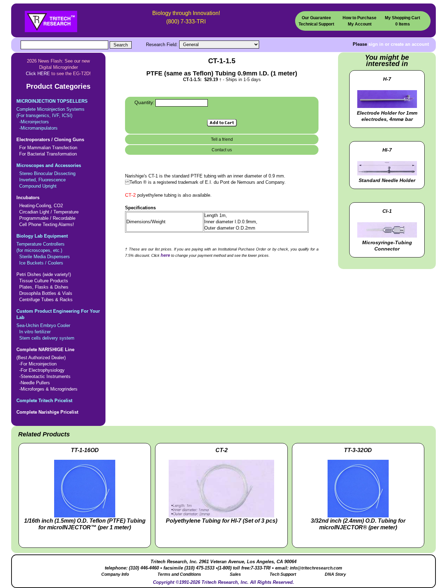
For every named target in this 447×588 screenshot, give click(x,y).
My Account (360, 24)
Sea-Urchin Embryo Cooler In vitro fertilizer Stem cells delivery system (58, 324)
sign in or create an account (398, 44)
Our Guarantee (316, 17)
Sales (235, 574)
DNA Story (335, 574)
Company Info (115, 574)
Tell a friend (222, 139)
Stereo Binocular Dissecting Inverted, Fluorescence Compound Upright (48, 176)
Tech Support (283, 574)
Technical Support (316, 24)
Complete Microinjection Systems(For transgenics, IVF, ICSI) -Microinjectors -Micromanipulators (52, 115)
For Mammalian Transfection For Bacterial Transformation (50, 147)
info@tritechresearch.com (316, 568)
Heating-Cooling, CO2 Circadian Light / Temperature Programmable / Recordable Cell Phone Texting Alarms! (47, 211)
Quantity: (144, 102)
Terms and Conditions (179, 574)
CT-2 (130, 195)
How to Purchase (359, 17)
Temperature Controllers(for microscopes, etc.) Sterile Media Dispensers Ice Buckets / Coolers (43, 249)
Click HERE (38, 73)
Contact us (222, 149)
